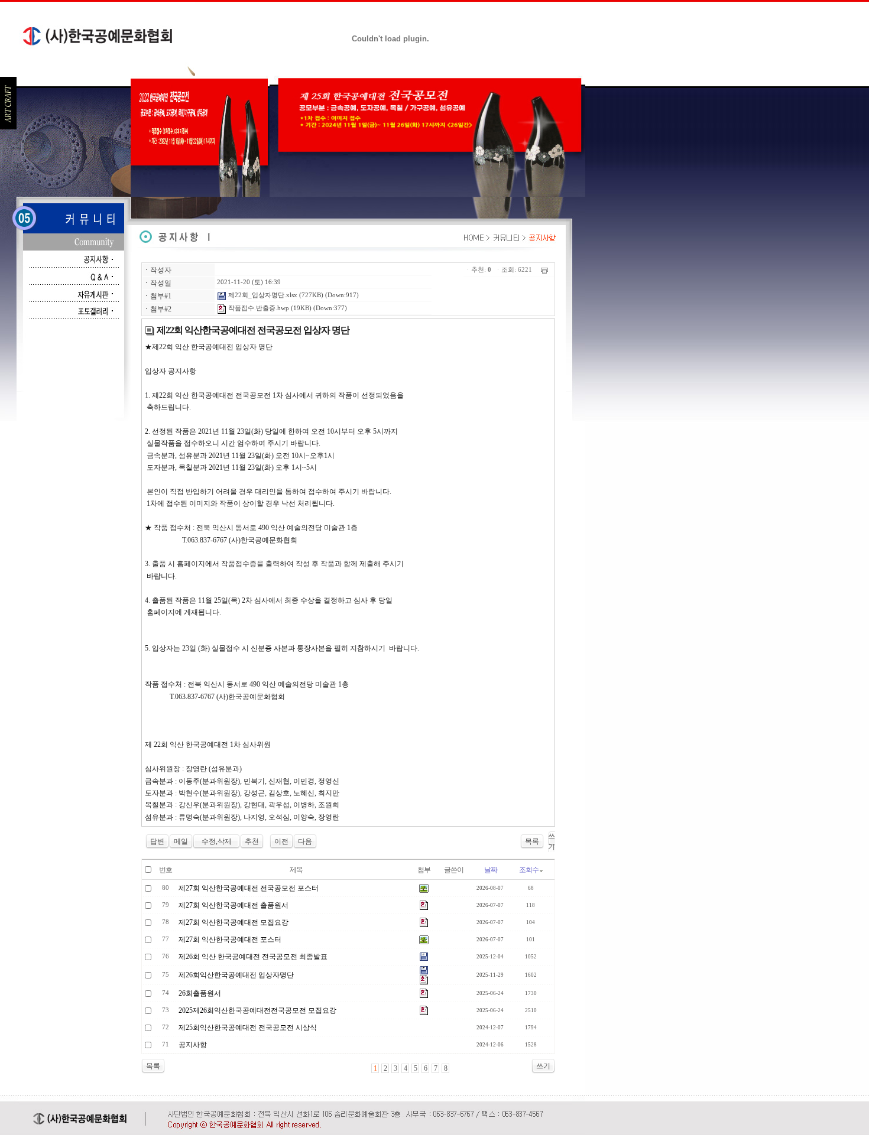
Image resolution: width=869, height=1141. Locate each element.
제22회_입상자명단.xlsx (261, 295)
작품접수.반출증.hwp (257, 308)
